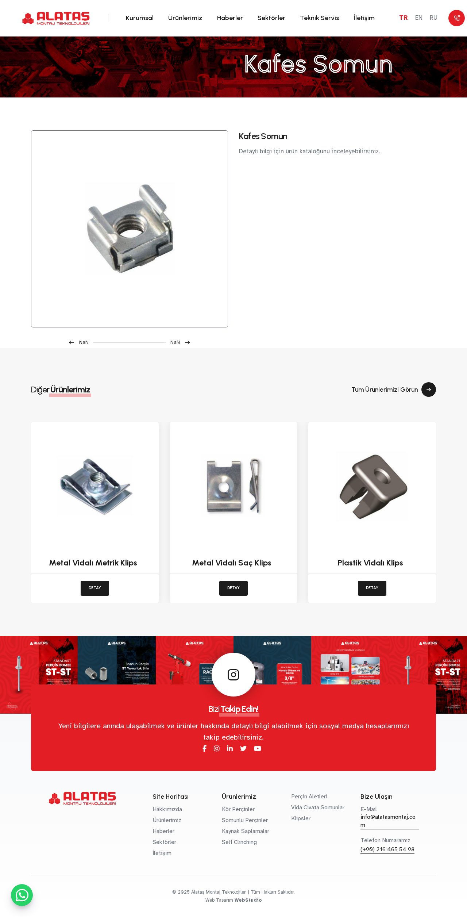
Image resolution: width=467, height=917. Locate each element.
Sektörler (271, 18)
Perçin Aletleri (309, 796)
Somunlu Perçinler (245, 820)
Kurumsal (140, 18)
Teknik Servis (319, 18)
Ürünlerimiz (185, 18)
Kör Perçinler (238, 809)
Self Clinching (239, 842)
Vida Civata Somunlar (317, 807)
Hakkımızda (167, 809)
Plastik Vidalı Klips (370, 563)
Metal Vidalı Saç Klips (231, 563)
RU (433, 18)
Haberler (230, 18)
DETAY (95, 588)
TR (403, 18)
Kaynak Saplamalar (245, 831)
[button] (80, 343)
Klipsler (300, 818)
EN (418, 18)
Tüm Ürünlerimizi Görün (384, 389)
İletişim (364, 18)
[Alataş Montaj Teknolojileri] (129, 229)
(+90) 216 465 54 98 (387, 849)
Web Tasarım (219, 900)
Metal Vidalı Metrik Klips (93, 563)
